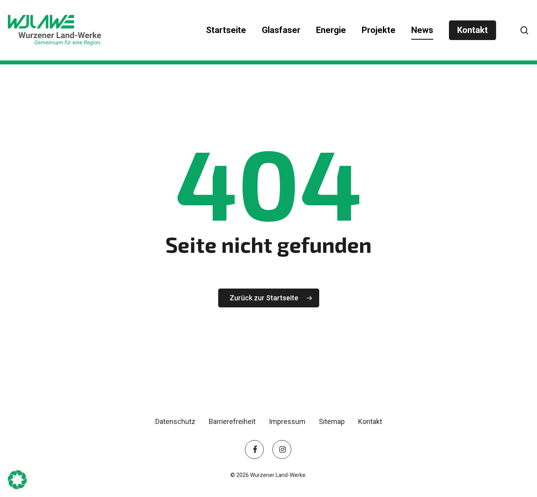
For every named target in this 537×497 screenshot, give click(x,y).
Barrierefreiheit (232, 421)
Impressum (287, 421)
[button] (17, 479)
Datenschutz (175, 421)
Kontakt (370, 421)
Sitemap (332, 421)
